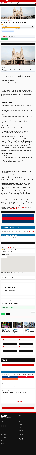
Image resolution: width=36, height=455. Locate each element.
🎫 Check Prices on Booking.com (18, 364)
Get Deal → (9, 343)
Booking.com (10, 376)
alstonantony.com (21, 436)
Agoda (26, 376)
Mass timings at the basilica (21, 207)
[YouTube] (1, 426)
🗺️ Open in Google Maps (18, 386)
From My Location (20, 39)
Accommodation (3, 437)
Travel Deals (21, 424)
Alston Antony (26, 453)
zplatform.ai (21, 439)
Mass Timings (18, 3)
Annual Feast (3, 443)
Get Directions (12, 39)
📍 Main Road (10, 20)
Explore (25, 2)
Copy (14, 247)
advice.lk (21, 441)
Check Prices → (4, 39)
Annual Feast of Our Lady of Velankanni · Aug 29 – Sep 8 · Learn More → (18, 0)
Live (21, 2)
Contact (32, 2)
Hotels (15, 2)
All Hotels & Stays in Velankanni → (18, 401)
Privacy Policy (21, 430)
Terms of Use (21, 431)
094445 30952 (5, 36)
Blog (28, 2)
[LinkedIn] (5, 426)
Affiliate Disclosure (21, 428)
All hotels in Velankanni (12, 208)
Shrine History (3, 440)
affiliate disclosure (31, 231)
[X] (3, 426)
